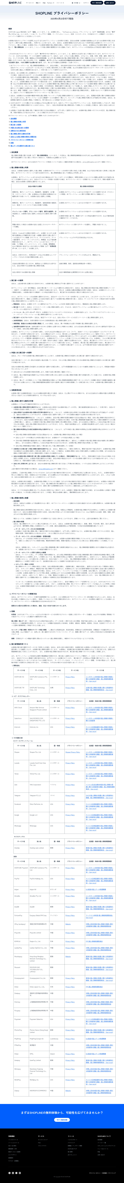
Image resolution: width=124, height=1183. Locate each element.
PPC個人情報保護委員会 (94, 941)
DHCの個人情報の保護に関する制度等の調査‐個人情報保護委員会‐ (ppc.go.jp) (99, 796)
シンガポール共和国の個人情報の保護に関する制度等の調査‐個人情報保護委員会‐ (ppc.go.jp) (99, 679)
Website (68, 924)
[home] (15, 3)
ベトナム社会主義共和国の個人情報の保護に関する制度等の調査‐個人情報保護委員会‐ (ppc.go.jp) (100, 786)
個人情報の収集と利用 (18, 121)
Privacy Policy (70, 677)
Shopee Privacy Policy (72, 752)
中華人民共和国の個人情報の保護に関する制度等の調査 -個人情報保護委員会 (99, 925)
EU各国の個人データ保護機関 (96, 889)
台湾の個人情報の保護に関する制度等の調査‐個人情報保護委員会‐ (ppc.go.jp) (99, 688)
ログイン (86, 3)
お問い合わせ (110, 3)
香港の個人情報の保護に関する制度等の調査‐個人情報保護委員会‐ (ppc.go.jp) (99, 849)
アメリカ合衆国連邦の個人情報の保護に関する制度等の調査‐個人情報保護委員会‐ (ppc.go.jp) (99, 729)
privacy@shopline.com (46, 469)
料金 (44, 3)
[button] (29, 3)
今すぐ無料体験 (97, 3)
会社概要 (14, 118)
